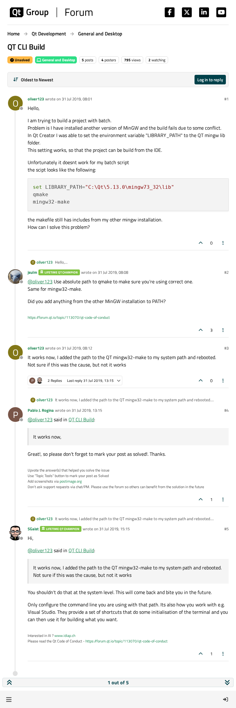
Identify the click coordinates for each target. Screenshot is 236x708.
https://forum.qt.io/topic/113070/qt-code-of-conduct (69, 317)
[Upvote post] (200, 243)
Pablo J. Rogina (41, 410)
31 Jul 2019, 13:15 (87, 410)
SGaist (33, 529)
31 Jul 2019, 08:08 (113, 272)
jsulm (32, 272)
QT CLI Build (81, 419)
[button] (8, 699)
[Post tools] (223, 243)
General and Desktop (58, 60)
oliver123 (36, 99)
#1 (226, 99)
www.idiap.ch (64, 635)
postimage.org (71, 481)
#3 (226, 348)
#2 (226, 272)
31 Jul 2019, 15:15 (114, 529)
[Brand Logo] (51, 12)
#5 (226, 529)
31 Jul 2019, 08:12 (77, 348)
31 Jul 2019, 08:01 (77, 99)
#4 (226, 410)
